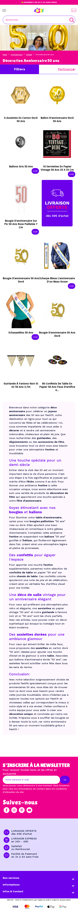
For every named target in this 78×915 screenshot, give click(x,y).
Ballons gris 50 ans (21, 166)
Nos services (11, 877)
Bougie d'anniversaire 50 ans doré (21, 279)
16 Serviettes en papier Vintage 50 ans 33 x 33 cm (57, 168)
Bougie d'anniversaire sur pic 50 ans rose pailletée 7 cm (20, 224)
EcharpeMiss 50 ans (21, 332)
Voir (35, 171)
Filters (19, 69)
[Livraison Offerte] (57, 202)
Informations (11, 884)
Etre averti (23, 118)
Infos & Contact (13, 891)
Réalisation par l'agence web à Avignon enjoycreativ (47, 900)
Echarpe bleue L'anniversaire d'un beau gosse (57, 279)
